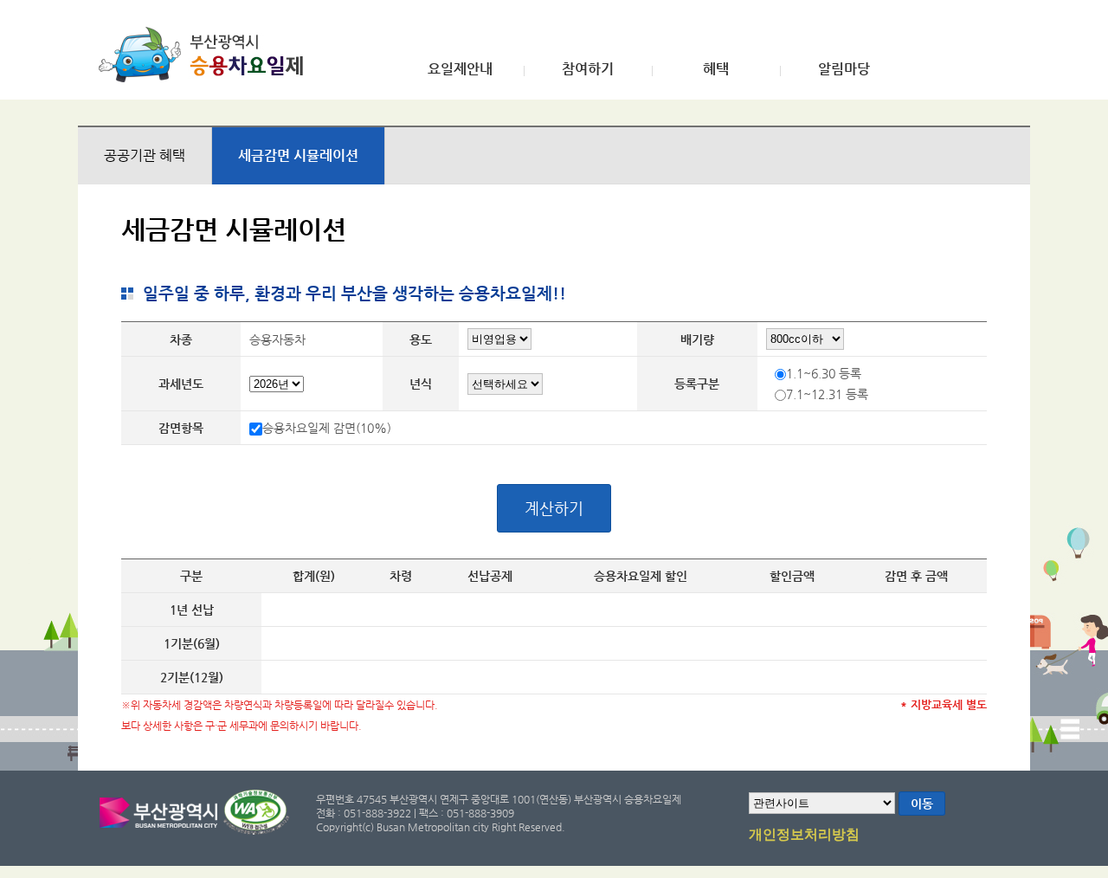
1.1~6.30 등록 (823, 373)
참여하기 (588, 69)
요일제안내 (460, 69)
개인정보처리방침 (804, 834)
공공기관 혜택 (144, 155)
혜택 (716, 69)
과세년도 (180, 384)
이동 (922, 803)
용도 (420, 339)
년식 (420, 384)
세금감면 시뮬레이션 (298, 155)
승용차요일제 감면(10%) (326, 428)
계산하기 (554, 508)
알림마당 (844, 69)
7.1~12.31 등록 (827, 394)
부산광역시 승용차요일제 (206, 54)
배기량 (697, 339)
